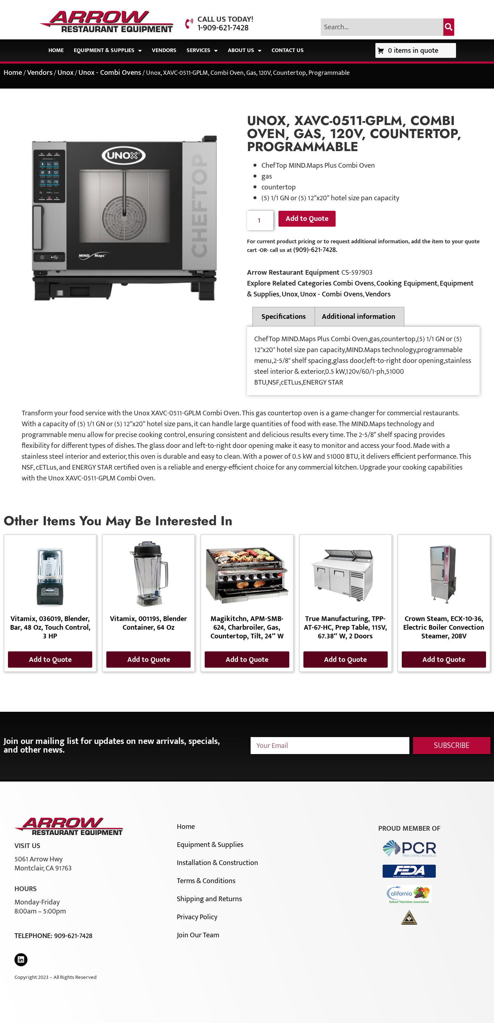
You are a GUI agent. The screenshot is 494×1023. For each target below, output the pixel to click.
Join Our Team (198, 935)
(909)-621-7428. (315, 250)
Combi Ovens (353, 283)
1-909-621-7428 (222, 28)
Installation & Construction (217, 863)
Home (56, 50)
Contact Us (288, 50)
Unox (65, 73)
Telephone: (34, 936)
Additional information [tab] (358, 317)
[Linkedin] (20, 959)
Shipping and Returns (209, 899)
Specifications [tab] (283, 317)
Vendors (164, 50)
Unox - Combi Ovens (109, 73)
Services (198, 50)
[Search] (448, 27)
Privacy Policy (197, 917)
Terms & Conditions (206, 881)
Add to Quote (307, 219)
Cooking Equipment (406, 283)
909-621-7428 (73, 936)
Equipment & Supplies (104, 50)
